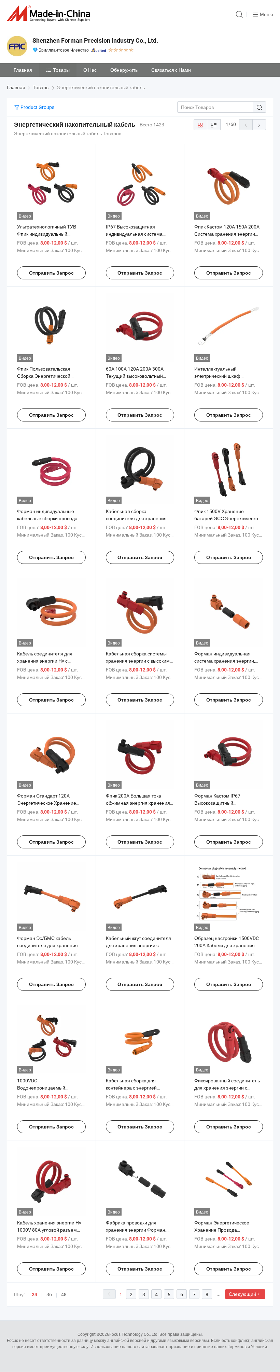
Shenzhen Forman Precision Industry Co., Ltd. (95, 40)
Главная (23, 70)
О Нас (90, 70)
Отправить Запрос (51, 273)
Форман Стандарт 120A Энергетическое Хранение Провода (46, 802)
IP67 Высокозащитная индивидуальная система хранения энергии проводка (137, 233)
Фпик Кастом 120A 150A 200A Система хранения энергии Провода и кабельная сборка (227, 233)
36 (49, 1294)
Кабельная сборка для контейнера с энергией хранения (131, 1087)
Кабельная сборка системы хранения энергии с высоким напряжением (138, 660)
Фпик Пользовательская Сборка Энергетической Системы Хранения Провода (49, 375)
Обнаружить (124, 70)
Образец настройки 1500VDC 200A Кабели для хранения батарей (226, 945)
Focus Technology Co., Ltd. (133, 1334)
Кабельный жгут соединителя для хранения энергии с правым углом (138, 945)
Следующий (242, 1294)
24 (34, 1294)
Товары (61, 70)
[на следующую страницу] (259, 125)
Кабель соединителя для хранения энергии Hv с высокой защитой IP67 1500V (49, 660)
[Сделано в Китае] (50, 13)
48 (64, 1294)
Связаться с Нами (171, 70)
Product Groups (36, 107)
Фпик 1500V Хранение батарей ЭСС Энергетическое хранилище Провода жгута (227, 518)
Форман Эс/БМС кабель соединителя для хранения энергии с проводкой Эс (47, 945)
